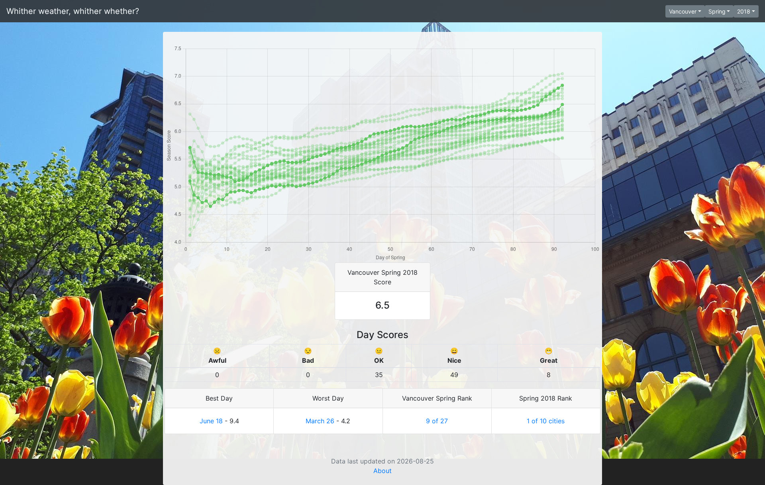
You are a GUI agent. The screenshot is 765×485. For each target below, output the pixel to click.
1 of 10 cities (546, 421)
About (382, 471)
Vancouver (682, 11)
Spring (717, 11)
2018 (743, 11)
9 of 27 (437, 421)
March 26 (320, 421)
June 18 (211, 421)
